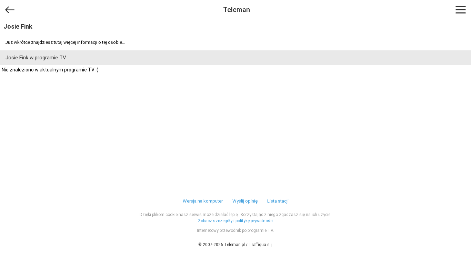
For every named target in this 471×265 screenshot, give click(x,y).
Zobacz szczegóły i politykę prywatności (235, 220)
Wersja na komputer (203, 201)
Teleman (236, 10)
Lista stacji (278, 201)
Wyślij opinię (245, 201)
